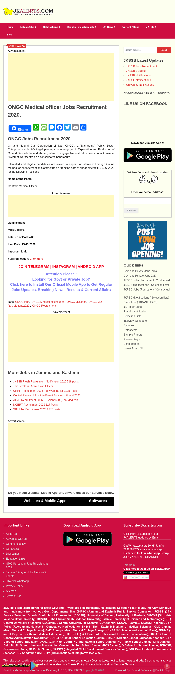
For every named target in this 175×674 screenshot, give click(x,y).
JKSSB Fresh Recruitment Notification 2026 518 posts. (46, 381)
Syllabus (129, 325)
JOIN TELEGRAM (33, 266)
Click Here (36, 258)
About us (11, 533)
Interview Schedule (135, 320)
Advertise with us (16, 538)
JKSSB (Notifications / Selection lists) (146, 284)
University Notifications (140, 84)
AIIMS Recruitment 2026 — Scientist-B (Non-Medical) (45, 400)
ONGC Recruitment (44, 305)
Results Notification (135, 311)
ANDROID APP (91, 266)
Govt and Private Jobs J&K (140, 275)
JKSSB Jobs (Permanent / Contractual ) (147, 280)
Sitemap (11, 591)
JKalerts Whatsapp (17, 581)
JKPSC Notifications (138, 80)
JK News (108, 27)
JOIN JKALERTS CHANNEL (141, 556)
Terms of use (13, 596)
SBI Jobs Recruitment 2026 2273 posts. (37, 409)
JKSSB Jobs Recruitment (141, 66)
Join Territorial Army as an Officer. (33, 386)
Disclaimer (12, 553)
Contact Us (12, 548)
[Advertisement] (61, 77)
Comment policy (16, 543)
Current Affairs (130, 27)
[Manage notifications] (167, 666)
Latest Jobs (27, 27)
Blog (9, 34)
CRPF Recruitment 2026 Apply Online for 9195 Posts (45, 390)
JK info (150, 27)
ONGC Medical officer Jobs (47, 301)
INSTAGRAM (63, 266)
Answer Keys (132, 339)
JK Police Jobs (133, 306)
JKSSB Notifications (138, 75)
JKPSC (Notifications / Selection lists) (146, 297)
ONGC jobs (22, 301)
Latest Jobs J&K (133, 348)
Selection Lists (132, 316)
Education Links (15, 558)
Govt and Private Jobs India (140, 271)
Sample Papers (133, 334)
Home (10, 27)
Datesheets (130, 330)
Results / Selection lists (81, 27)
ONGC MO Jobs (76, 301)
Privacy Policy (14, 586)
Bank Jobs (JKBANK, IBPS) (140, 302)
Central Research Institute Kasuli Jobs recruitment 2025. (47, 395)
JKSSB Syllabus (136, 70)
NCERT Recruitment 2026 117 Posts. (35, 404)
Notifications (50, 27)
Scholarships (131, 343)
